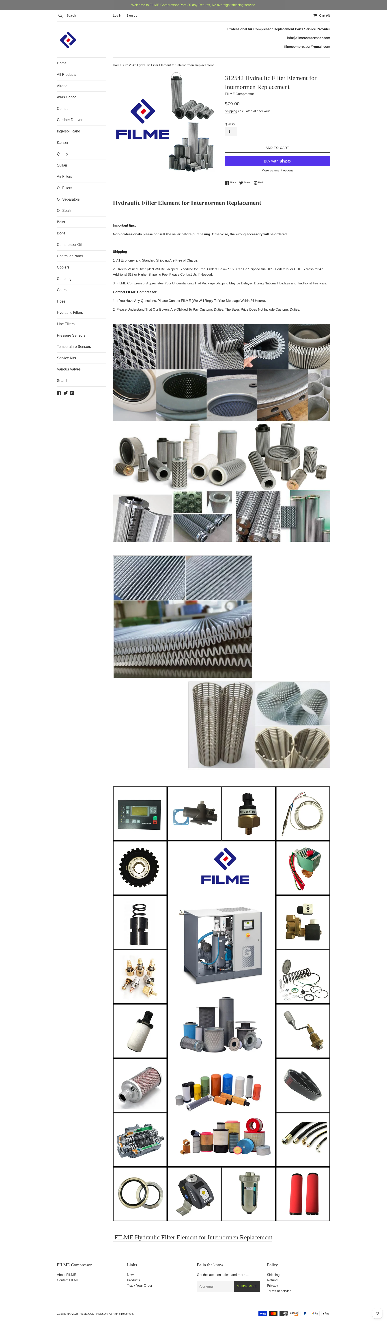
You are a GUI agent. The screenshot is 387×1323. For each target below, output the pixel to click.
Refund (272, 1280)
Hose (61, 301)
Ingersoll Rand (68, 131)
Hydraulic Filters (70, 312)
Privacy (272, 1285)
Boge (61, 233)
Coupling (64, 279)
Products (133, 1280)
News (131, 1275)
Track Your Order (139, 1285)
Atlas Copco (66, 97)
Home (62, 63)
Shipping (231, 111)
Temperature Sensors (74, 347)
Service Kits (66, 358)
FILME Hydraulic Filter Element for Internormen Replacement (192, 1237)
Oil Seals (64, 210)
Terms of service (279, 1291)
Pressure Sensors (71, 335)
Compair (64, 108)
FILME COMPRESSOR (94, 1313)
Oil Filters (64, 188)
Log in (117, 15)
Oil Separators (68, 199)
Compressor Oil (69, 245)
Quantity (230, 124)
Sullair (62, 165)
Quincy (62, 154)
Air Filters (64, 176)
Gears (62, 290)
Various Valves (69, 369)
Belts (61, 222)
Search (62, 381)
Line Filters (66, 324)
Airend (62, 86)
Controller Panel (70, 256)
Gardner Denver (69, 120)
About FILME (66, 1275)
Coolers (63, 267)
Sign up (132, 15)
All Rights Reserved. (121, 1313)
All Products (66, 74)
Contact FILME (68, 1280)
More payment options (277, 170)
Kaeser (62, 143)
